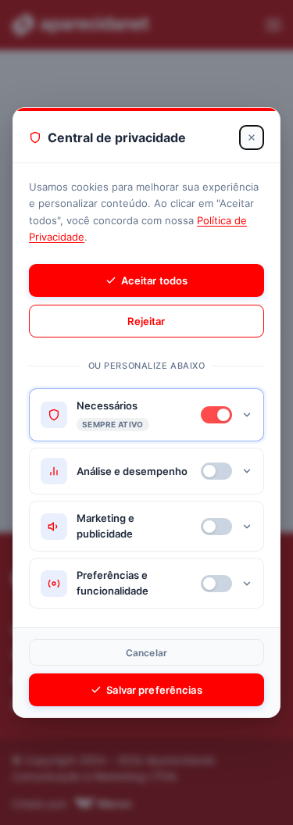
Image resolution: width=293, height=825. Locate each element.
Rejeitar (146, 321)
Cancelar (146, 653)
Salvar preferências (154, 690)
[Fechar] (251, 137)
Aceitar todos (154, 280)
